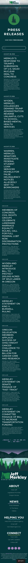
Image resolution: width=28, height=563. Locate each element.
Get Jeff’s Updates (14, 539)
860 (14, 441)
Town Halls (14, 537)
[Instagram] (12, 548)
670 (15, 440)
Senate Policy (9, 553)
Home (6, 40)
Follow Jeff (14, 542)
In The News (14, 508)
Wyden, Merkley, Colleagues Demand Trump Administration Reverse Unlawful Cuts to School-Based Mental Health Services (14, 113)
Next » (18, 441)
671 (18, 440)
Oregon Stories (14, 495)
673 (24, 440)
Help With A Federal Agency (14, 521)
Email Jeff (14, 524)
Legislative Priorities (14, 492)
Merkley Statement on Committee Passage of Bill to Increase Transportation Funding (12, 417)
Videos (14, 511)
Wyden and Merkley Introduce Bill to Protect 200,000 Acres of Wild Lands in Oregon (11, 272)
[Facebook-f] (9, 548)
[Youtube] (15, 548)
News (10, 40)
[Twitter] (19, 548)
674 (9, 441)
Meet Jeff (14, 490)
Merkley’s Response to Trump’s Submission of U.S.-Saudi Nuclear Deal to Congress (12, 67)
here (14, 559)
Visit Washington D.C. (14, 526)
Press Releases (14, 505)
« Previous (5, 440)
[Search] (24, 48)
